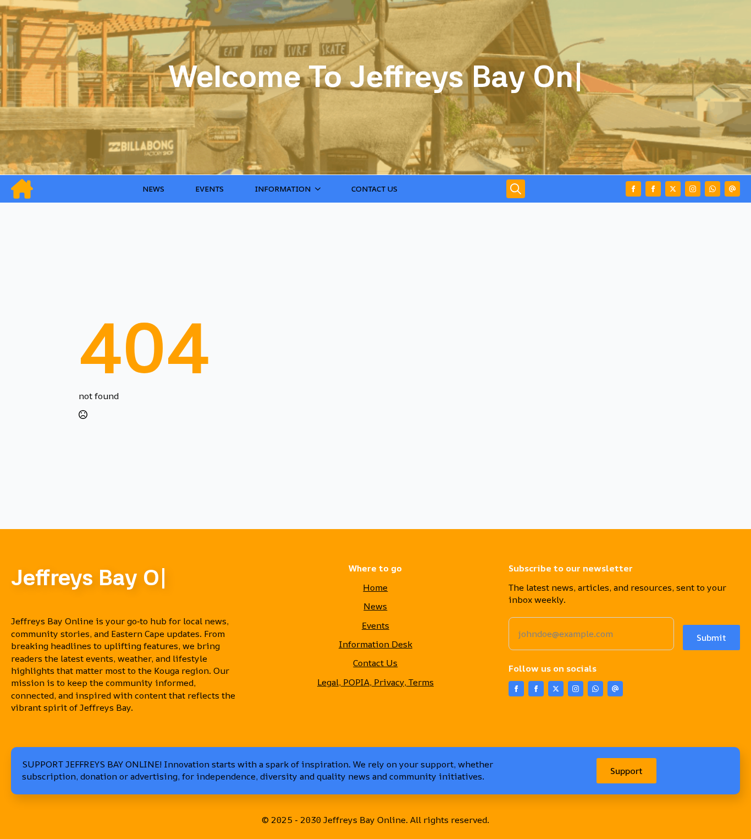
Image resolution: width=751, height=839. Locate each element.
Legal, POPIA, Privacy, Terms (375, 682)
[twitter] (673, 189)
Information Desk (375, 644)
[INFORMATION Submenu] (320, 188)
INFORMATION (283, 188)
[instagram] (692, 189)
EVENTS (209, 188)
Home (375, 587)
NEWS (153, 188)
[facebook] (633, 189)
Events (375, 625)
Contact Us (375, 663)
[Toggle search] (515, 188)
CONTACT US (374, 188)
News (375, 606)
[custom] (712, 189)
